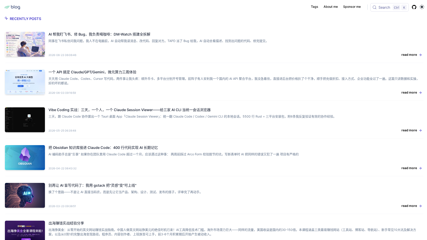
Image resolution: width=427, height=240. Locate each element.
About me (331, 6)
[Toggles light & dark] (421, 6)
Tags (314, 6)
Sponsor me (352, 6)
